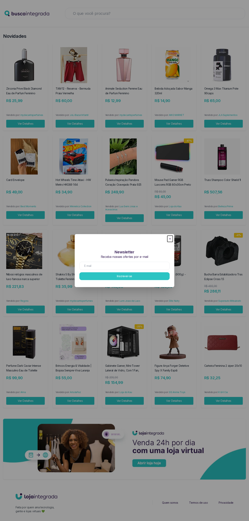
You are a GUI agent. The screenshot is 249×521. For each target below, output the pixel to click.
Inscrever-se (124, 276)
